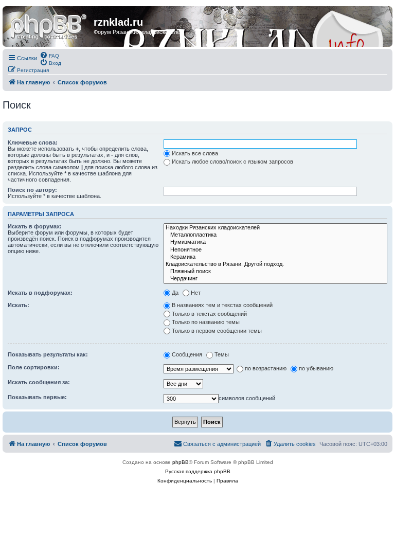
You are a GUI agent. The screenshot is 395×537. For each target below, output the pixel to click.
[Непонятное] (275, 250)
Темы (221, 354)
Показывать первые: (37, 397)
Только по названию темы (206, 322)
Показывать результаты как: (48, 354)
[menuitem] (49, 55)
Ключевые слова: (33, 142)
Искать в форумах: (35, 226)
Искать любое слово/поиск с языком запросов (232, 161)
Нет (196, 293)
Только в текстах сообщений (209, 314)
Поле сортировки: (34, 367)
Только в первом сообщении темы (217, 331)
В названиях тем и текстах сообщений (222, 305)
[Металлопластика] (275, 235)
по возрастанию (265, 368)
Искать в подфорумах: (40, 293)
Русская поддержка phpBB (197, 471)
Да (175, 293)
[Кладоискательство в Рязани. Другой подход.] (275, 264)
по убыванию (316, 368)
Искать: (18, 305)
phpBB (180, 462)
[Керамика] (275, 257)
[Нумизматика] (275, 242)
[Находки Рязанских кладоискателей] (275, 227)
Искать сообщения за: (39, 382)
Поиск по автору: (32, 190)
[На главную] (49, 25)
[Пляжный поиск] (275, 271)
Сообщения (187, 354)
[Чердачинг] (275, 278)
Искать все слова (195, 153)
